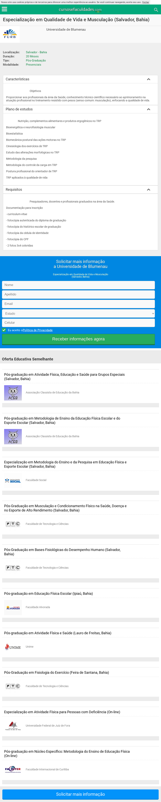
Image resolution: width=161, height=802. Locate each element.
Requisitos (14, 189)
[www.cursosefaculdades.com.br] (80, 9)
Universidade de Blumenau (66, 29)
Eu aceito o (30, 330)
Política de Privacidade (38, 330)
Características (17, 79)
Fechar (145, 2)
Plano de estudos (19, 109)
